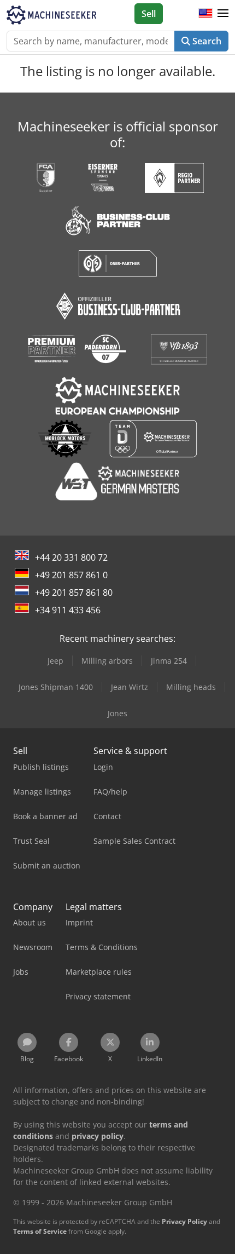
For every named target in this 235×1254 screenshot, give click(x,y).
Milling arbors (107, 660)
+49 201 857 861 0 (71, 575)
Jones (117, 713)
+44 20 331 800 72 (71, 557)
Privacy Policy (184, 1221)
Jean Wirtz (129, 687)
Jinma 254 (169, 660)
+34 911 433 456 (68, 610)
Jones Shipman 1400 (56, 687)
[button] (223, 13)
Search (205, 41)
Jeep (55, 660)
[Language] (205, 13)
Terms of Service (40, 1231)
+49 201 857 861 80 (74, 592)
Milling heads (191, 687)
